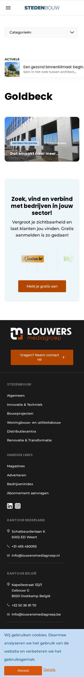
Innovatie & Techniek (24, 405)
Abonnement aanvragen (28, 493)
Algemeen (16, 395)
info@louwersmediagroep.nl (36, 555)
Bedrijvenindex (20, 484)
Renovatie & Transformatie (29, 440)
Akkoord (23, 670)
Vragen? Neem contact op (39, 357)
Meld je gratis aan (42, 286)
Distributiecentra (21, 431)
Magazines (16, 466)
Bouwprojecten (20, 413)
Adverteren (16, 475)
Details (49, 669)
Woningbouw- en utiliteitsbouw (34, 422)
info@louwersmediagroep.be (36, 614)
